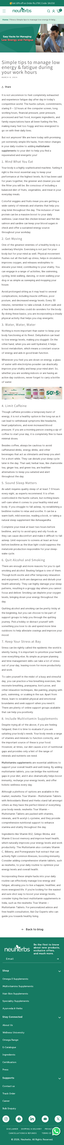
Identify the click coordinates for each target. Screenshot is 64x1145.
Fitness (13, 20)
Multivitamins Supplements (17, 986)
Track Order (8, 1093)
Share (8, 86)
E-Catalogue (9, 1047)
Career (6, 1101)
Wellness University (13, 1032)
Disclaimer (12, 1129)
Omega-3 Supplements (15, 979)
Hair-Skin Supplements (15, 993)
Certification (9, 1062)
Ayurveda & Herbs (12, 1008)
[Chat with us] (56, 1131)
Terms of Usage (50, 1133)
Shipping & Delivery (31, 1129)
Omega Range (10, 1040)
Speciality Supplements (15, 1001)
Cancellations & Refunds (22, 1133)
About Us (7, 1025)
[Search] (48, 11)
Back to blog (34, 929)
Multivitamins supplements (17, 762)
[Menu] (4, 11)
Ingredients (8, 1054)
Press (5, 1069)
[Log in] (53, 11)
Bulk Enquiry (9, 1108)
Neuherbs (26, 1139)
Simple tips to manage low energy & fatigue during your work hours (37, 20)
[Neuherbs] (22, 11)
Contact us (8, 1086)
